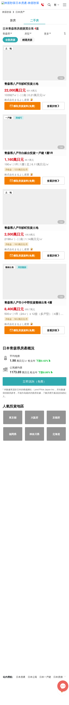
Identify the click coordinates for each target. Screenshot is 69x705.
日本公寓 (32, 676)
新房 (13, 20)
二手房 (34, 20)
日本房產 (20, 676)
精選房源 (27, 39)
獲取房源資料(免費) (24, 106)
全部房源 (10, 39)
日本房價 (58, 676)
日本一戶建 (45, 676)
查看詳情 (52, 106)
